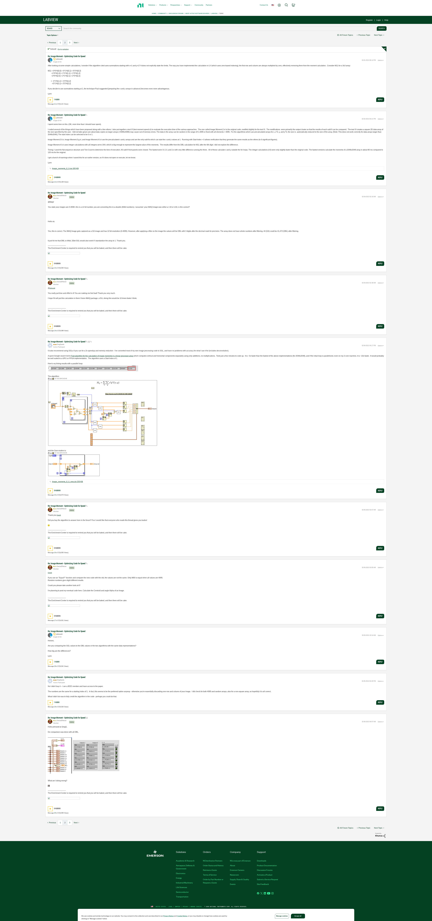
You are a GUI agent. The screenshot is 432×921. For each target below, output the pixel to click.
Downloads (261, 860)
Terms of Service (210, 874)
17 (55, 620)
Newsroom (234, 874)
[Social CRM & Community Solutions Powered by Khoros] (380, 835)
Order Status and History (213, 865)
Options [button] (380, 60)
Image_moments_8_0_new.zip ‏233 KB (67, 482)
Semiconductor (182, 892)
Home (154, 13)
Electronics (180, 873)
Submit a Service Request (267, 879)
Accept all (297, 916)
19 (55, 707)
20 (55, 813)
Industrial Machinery (184, 882)
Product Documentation (267, 865)
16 (55, 552)
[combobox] (219, 28)
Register (369, 20)
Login (378, 20)
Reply (380, 99)
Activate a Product (264, 874)
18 (55, 666)
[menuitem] (152, 5)
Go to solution (63, 49)
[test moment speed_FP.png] (93, 368)
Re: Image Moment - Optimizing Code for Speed (66, 56)
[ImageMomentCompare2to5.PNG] (84, 754)
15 (55, 495)
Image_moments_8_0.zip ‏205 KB (65, 168)
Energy (179, 878)
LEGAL (170, 906)
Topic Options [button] (52, 35)
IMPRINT (177, 906)
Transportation (182, 896)
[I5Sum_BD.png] (74, 464)
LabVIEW (214, 13)
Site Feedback (263, 884)
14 (55, 331)
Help (386, 20)
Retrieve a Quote (210, 870)
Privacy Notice (168, 916)
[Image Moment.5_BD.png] (102, 412)
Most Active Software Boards (197, 13)
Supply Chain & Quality (239, 879)
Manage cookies (196, 906)
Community (162, 13)
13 (55, 268)
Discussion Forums (176, 13)
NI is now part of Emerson (240, 860)
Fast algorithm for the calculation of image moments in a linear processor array (102, 356)
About (232, 865)
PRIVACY (185, 906)
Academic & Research (185, 860)
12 (55, 182)
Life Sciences (181, 887)
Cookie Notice (182, 916)
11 (55, 104)
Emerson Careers (237, 870)
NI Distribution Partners (212, 860)
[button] (50, 100)
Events (232, 884)
